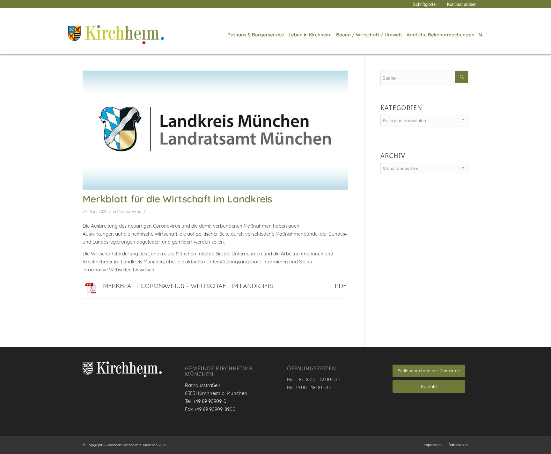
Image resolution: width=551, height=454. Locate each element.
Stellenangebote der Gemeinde (429, 370)
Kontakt (429, 386)
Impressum (433, 445)
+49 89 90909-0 (209, 401)
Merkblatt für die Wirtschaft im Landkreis (177, 199)
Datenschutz (458, 445)
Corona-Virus (129, 211)
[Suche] (480, 35)
